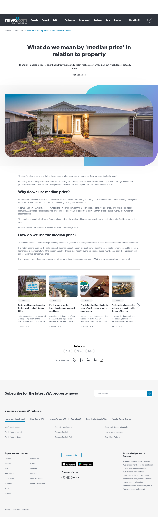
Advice (79, 351)
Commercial (84, 20)
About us (33, 469)
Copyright (25, 509)
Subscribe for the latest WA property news (41, 393)
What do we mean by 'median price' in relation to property (49, 31)
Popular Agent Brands (121, 419)
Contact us (34, 459)
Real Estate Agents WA (96, 419)
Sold (55, 20)
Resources (19, 31)
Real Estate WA (37, 419)
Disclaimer (16, 509)
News (32, 464)
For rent (45, 20)
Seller (90, 351)
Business (98, 20)
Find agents (70, 20)
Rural (108, 20)
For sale (34, 20)
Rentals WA (76, 419)
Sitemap (33, 474)
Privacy (7, 509)
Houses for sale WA (57, 419)
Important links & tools (15, 419)
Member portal (71, 455)
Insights (117, 20)
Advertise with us (36, 478)
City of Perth (134, 20)
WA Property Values (37, 483)
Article (68, 351)
